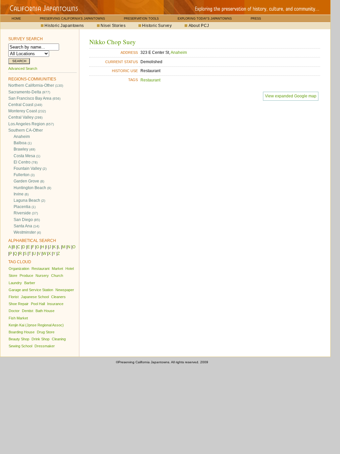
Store (13, 276)
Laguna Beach (29, 200)
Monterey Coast (27, 111)
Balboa (23, 143)
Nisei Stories (113, 25)
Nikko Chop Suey (112, 42)
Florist (14, 297)
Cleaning (59, 339)
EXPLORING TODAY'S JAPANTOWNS (205, 18)
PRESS (256, 18)
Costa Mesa (27, 156)
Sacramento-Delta (29, 92)
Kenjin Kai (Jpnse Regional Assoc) (36, 325)
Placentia (25, 206)
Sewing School (20, 346)
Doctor (14, 311)
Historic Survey (157, 25)
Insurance (55, 304)
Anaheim (22, 136)
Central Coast (25, 104)
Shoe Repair (19, 304)
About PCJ (199, 25)
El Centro (26, 162)
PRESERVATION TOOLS (141, 18)
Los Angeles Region (31, 124)
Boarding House (22, 332)
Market (57, 269)
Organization (19, 269)
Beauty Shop (19, 339)
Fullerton (24, 174)
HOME (16, 18)
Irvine (21, 194)
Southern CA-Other (25, 130)
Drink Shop (40, 339)
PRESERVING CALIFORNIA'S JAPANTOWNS (72, 18)
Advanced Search (22, 68)
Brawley (24, 149)
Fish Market (18, 318)
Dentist (27, 311)
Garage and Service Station (31, 290)
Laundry (15, 283)
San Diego (27, 219)
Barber (29, 283)
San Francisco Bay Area (34, 98)
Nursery (42, 276)
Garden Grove (29, 181)
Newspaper (64, 290)
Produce (26, 276)
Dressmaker (45, 346)
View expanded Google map (290, 96)
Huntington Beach (32, 187)
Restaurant (40, 269)
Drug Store (45, 332)
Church (57, 276)
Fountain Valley (30, 168)
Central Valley (25, 117)
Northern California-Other (35, 85)
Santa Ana (26, 226)
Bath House (45, 311)
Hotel (69, 269)
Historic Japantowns (64, 25)
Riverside (26, 213)
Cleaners (58, 297)
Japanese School (35, 297)
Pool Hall (38, 304)
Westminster (27, 232)
